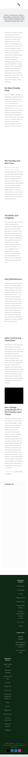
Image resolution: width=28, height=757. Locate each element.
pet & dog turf (16, 108)
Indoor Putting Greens (20, 607)
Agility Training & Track (8, 665)
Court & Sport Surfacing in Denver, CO (7, 696)
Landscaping (20, 590)
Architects (7, 682)
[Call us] (18, 4)
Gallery (20, 626)
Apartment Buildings (8, 671)
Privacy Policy (16, 745)
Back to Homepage (9, 743)
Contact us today (9, 471)
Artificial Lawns (20, 586)
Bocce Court (20, 622)
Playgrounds (7, 710)
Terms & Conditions (7, 745)
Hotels (7, 702)
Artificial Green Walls (8, 678)
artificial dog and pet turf (11, 169)
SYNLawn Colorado (11, 167)
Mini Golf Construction (7, 719)
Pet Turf (20, 594)
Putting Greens (20, 601)
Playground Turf (20, 598)
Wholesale (7, 730)
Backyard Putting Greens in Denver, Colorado (20, 615)
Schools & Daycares (7, 725)
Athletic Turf (7, 686)
